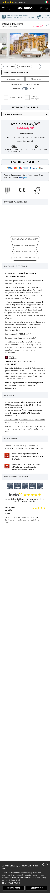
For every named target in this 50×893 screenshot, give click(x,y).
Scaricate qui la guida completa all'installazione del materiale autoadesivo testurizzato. (25, 467)
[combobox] (43, 864)
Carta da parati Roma (25, 245)
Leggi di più (15, 880)
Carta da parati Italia (25, 251)
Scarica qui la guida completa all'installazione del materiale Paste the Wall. (27, 456)
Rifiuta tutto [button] (37, 888)
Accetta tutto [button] (13, 888)
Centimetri (16, 89)
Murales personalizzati (25, 258)
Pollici (32, 89)
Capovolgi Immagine (35, 97)
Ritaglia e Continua (25, 107)
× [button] (47, 864)
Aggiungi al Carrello (25, 162)
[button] (25, 883)
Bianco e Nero (16, 97)
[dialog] (25, 877)
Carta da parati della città (25, 239)
